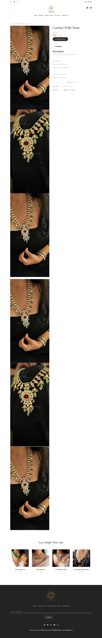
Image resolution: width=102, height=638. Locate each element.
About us (35, 606)
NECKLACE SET (17, 23)
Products (41, 15)
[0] (90, 8)
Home (35, 15)
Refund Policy (58, 606)
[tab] (58, 46)
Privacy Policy (50, 606)
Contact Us (65, 15)
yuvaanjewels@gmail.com (67, 630)
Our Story (57, 15)
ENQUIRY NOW (61, 39)
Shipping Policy (65, 606)
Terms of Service (42, 606)
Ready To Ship (49, 15)
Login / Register (88, 1)
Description (58, 46)
